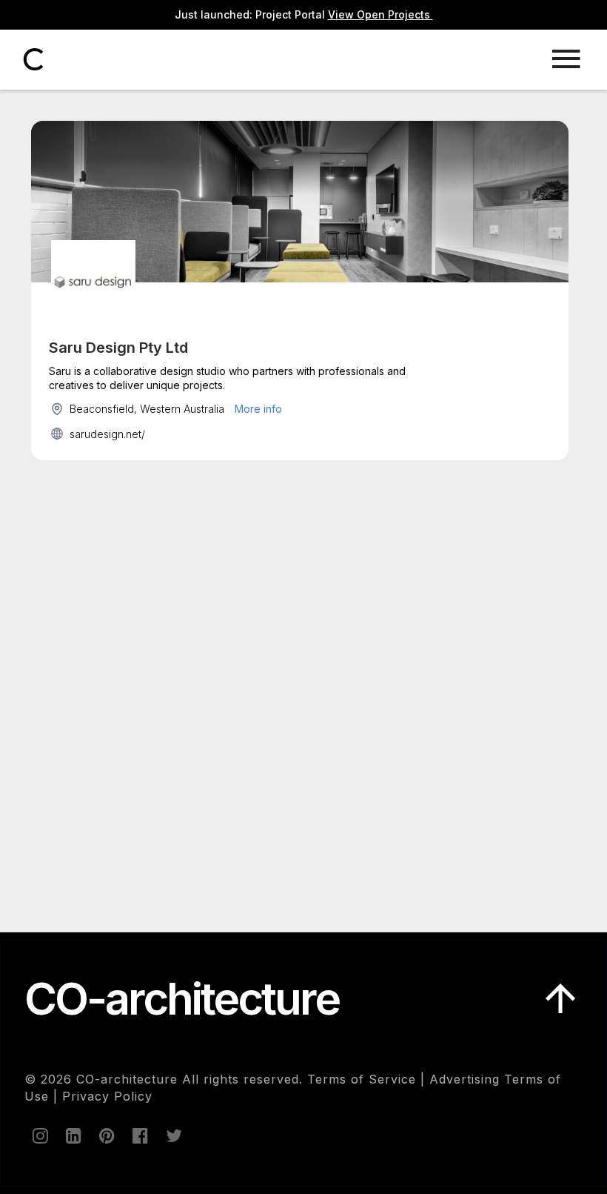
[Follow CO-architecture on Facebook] (139, 1135)
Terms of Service (361, 1079)
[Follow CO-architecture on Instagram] (39, 1135)
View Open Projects (380, 14)
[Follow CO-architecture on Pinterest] (106, 1135)
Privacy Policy (107, 1096)
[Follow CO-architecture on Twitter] (172, 1135)
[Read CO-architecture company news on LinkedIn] (72, 1135)
